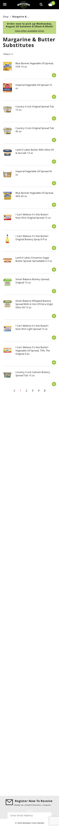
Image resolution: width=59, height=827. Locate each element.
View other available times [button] (29, 30)
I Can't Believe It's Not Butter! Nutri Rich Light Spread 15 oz (31, 327)
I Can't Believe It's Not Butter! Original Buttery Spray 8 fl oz (31, 237)
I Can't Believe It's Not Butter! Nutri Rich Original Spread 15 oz (33, 216)
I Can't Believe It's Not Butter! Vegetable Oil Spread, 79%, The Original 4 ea (32, 350)
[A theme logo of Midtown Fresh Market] (23, 4)
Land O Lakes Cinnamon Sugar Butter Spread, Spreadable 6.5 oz (33, 259)
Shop (5, 16)
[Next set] (45, 391)
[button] (54, 75)
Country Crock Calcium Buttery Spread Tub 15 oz (32, 373)
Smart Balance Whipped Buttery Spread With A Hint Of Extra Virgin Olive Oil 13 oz (34, 304)
